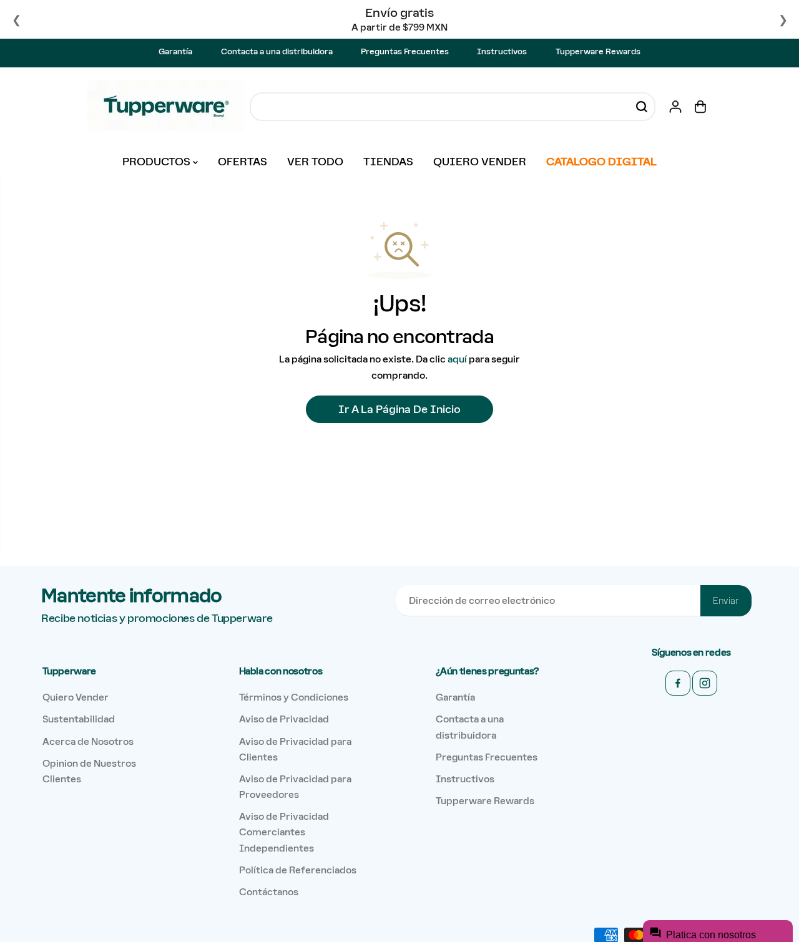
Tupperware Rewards (598, 51)
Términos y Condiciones (293, 697)
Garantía (175, 51)
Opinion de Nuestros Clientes (89, 771)
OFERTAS (242, 161)
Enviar (726, 601)
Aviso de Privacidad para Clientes (295, 749)
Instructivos (502, 51)
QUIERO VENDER (479, 161)
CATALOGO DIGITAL (601, 161)
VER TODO (315, 161)
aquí (457, 359)
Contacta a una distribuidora (277, 51)
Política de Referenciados (297, 870)
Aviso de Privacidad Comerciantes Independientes (284, 832)
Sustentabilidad (78, 719)
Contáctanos (268, 891)
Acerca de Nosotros (88, 741)
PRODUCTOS (157, 161)
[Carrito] (700, 106)
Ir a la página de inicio (399, 409)
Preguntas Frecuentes (405, 51)
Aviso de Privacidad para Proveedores (295, 787)
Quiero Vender (75, 697)
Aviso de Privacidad (284, 719)
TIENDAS (388, 161)
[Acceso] (675, 106)
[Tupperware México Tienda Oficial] (165, 107)
